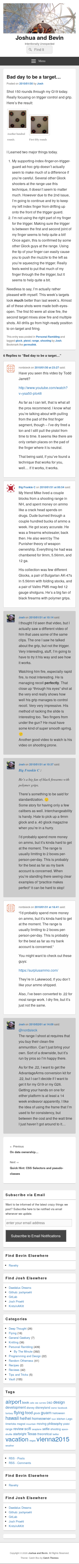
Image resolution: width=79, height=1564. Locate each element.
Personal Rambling (48, 337)
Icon (54, 1418)
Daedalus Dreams (20, 1287)
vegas (32, 1440)
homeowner (41, 1418)
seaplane (36, 1429)
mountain (31, 1424)
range (35, 341)
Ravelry (13, 1265)
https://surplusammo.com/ (38, 970)
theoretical (44, 1434)
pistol (27, 341)
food (29, 1412)
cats (32, 1402)
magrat (21, 1424)
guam (46, 1412)
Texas (31, 1433)
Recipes (14, 1365)
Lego (69, 1418)
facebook (62, 1407)
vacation (17, 1438)
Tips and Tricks (18, 1374)
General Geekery (19, 1338)
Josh (40, 83)
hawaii (12, 1417)
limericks (10, 1424)
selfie (46, 1428)
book (25, 1402)
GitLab (13, 1297)
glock (19, 341)
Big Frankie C (27, 487)
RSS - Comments (20, 1463)
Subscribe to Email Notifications (36, 1235)
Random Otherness (21, 1360)
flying (19, 1412)
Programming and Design (25, 1356)
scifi (27, 1428)
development (15, 1407)
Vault (12, 1379)
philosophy (54, 1423)
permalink (30, 344)
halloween (58, 1413)
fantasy (9, 1413)
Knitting (13, 1342)
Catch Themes (51, 1557)
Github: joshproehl (20, 1292)
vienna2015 (52, 1438)
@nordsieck (28, 1030)
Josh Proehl (16, 1301)
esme (54, 1407)
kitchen (61, 1418)
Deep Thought (18, 1328)
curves (42, 1402)
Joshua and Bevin (40, 37)
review (18, 1428)
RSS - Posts (17, 1458)
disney (30, 1407)
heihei (25, 1418)
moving (42, 1423)
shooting (45, 341)
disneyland (42, 1407)
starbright (19, 1433)
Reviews (14, 1370)
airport (13, 1401)
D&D (49, 1402)
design (59, 1402)
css (36, 1402)
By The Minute (23, 1351)
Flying (12, 1333)
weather (9, 1445)
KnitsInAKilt (16, 1306)
